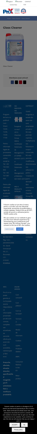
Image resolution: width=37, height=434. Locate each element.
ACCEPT (14, 425)
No (24, 425)
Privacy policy (18, 429)
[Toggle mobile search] (29, 10)
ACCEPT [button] (19, 229)
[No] (34, 419)
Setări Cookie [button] (9, 229)
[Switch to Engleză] (9, 1)
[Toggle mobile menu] (33, 10)
